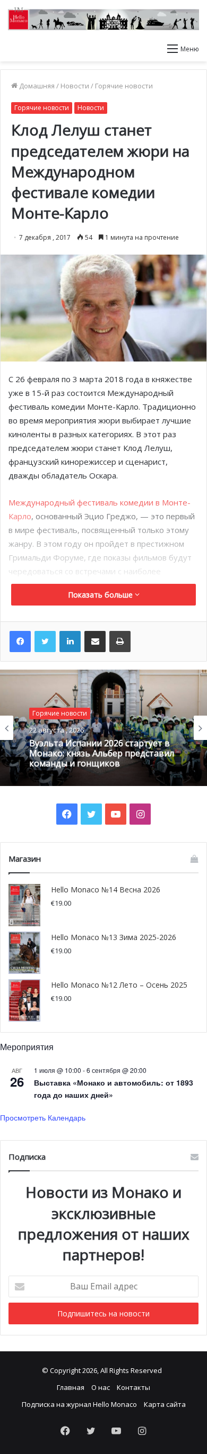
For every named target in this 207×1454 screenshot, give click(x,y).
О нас (100, 1387)
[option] (103, 728)
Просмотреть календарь (42, 1117)
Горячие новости (124, 86)
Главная (70, 1387)
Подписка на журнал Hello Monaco (79, 1404)
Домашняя (36, 86)
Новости (75, 86)
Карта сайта (165, 1404)
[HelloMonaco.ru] (103, 18)
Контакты (133, 1387)
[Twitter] (45, 641)
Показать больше (101, 595)
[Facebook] (20, 641)
